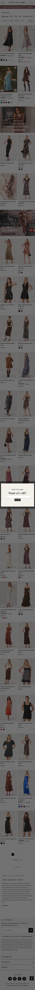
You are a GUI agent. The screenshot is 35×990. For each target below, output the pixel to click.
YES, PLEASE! (17, 499)
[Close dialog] (33, 484)
